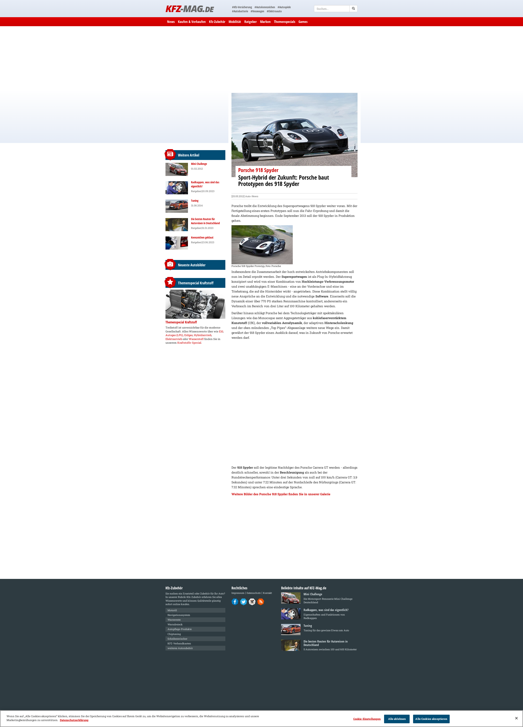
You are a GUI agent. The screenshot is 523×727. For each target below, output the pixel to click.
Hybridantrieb (202, 335)
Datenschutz (254, 592)
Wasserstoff (196, 339)
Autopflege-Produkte (180, 629)
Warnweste (174, 619)
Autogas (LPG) (174, 335)
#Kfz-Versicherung (242, 7)
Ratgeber (250, 21)
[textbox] (336, 8)
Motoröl (172, 610)
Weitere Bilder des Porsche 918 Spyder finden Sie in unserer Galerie (280, 494)
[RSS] (260, 601)
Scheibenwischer (177, 638)
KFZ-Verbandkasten (179, 643)
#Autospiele (284, 7)
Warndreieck (175, 624)
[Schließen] (516, 718)
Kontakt (267, 592)
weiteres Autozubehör (180, 648)
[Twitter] (243, 601)
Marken (265, 21)
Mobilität (235, 21)
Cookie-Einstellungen (367, 719)
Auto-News (251, 196)
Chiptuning (174, 634)
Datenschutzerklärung (74, 720)
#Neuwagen (257, 11)
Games (302, 21)
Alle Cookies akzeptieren (431, 719)
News (171, 21)
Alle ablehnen (397, 719)
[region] (261, 718)
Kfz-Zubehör (217, 21)
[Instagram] (252, 601)
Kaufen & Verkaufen (192, 21)
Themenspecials (284, 21)
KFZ (189, 8)
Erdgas (188, 335)
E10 (221, 331)
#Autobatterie (240, 11)
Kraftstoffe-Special (189, 342)
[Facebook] (235, 601)
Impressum (237, 592)
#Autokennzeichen (265, 7)
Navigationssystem (179, 615)
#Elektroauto (274, 11)
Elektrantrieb (173, 339)
